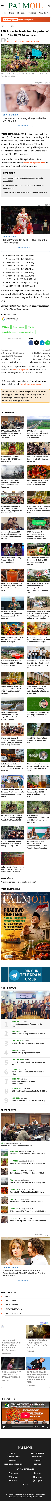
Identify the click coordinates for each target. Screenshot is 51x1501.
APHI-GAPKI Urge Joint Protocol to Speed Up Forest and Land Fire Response (10, 483)
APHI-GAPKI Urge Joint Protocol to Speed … (28, 1182)
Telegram (39, 1481)
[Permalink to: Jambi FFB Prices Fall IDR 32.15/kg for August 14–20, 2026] (38, 729)
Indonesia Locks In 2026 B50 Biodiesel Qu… (30, 1100)
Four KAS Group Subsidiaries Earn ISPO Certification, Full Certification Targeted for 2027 (38, 664)
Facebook (14, 1473)
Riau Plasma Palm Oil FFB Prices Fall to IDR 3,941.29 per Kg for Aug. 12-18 (11, 843)
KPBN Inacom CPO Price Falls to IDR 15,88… (28, 1211)
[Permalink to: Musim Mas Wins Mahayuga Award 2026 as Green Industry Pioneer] (12, 549)
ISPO (3, 1143)
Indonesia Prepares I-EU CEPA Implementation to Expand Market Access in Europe (11, 535)
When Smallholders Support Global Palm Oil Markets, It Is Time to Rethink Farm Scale (38, 767)
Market (15, 1050)
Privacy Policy (37, 1457)
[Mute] (43, 1427)
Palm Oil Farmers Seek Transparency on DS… (28, 1063)
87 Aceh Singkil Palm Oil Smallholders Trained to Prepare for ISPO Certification (11, 434)
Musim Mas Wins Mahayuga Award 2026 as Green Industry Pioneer (11, 560)
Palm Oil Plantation (9, 332)
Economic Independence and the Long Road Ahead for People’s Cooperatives (38, 714)
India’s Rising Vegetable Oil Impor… (27, 1053)
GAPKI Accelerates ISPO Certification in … (27, 1201)
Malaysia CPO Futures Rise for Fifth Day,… (27, 1192)
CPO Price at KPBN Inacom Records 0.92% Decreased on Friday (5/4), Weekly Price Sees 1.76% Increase (12, 356)
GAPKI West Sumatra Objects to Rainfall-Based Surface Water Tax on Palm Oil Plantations (38, 434)
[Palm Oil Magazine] (25, 6)
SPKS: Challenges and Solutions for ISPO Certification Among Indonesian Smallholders (39, 356)
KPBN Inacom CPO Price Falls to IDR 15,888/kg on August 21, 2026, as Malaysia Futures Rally (38, 509)
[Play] (4, 1427)
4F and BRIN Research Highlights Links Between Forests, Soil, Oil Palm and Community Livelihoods (11, 741)
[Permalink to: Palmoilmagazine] (3, 40)
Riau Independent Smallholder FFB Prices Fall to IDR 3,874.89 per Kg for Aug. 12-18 (38, 818)
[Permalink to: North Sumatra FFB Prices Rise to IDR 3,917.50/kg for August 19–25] (38, 448)
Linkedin (39, 1477)
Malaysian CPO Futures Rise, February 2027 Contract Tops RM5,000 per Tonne (12, 639)
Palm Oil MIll (17, 1088)
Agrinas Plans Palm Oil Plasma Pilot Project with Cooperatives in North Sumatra (11, 614)
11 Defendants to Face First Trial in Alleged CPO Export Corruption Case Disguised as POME (12, 767)
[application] (25, 1415)
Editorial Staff (13, 1457)
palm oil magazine (12, 1305)
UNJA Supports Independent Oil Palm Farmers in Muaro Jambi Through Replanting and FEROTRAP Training (38, 614)
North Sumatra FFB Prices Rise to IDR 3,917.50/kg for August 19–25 (37, 459)
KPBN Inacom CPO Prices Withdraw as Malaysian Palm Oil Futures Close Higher (38, 639)
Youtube (14, 1481)
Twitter (39, 1473)
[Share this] (30, 342)
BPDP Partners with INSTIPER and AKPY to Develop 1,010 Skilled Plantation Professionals (37, 535)
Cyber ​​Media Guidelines (13, 1464)
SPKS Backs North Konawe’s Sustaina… (28, 1043)
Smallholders (18, 1041)
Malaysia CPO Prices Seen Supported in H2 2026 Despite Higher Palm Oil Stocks (37, 793)
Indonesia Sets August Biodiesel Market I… (30, 1034)
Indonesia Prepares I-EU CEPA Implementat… (29, 1221)
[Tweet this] (36, 342)
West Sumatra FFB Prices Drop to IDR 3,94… (28, 1163)
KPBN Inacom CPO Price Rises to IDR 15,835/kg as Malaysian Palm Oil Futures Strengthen (38, 689)
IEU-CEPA (13, 1218)
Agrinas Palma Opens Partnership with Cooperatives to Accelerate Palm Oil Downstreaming (38, 844)
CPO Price (16, 1069)
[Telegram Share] (42, 342)
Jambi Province (18, 327)
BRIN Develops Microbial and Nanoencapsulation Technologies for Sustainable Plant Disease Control (38, 587)
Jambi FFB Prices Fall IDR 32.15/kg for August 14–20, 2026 (25, 192)
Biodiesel (16, 1031)
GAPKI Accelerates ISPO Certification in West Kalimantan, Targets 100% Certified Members (11, 509)
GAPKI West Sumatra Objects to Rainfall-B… (28, 1154)
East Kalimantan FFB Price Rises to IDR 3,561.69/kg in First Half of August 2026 (11, 817)
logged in (15, 882)
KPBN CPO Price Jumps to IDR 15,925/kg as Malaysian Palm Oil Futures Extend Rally (11, 586)
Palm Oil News (10, 1300)
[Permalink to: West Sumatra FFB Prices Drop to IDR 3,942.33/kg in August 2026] (12, 448)
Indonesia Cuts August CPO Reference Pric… (28, 1073)
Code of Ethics (37, 1453)
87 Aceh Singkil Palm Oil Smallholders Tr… (18, 1145)
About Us (37, 1460)
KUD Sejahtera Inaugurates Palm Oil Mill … (29, 1091)
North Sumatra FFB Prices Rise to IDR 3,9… (28, 1173)
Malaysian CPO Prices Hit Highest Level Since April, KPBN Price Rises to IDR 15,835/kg (11, 689)
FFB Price (5, 327)
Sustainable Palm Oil (26, 332)
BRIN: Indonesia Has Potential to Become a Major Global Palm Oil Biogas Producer (10, 715)
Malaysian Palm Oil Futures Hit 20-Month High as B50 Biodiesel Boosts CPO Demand (38, 561)
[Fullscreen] (47, 1427)
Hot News (16, 1021)
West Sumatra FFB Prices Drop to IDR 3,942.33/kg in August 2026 (11, 459)
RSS (27, 1484)
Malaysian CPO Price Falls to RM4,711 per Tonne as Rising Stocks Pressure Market (12, 869)
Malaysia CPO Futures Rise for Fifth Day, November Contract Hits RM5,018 (37, 482)
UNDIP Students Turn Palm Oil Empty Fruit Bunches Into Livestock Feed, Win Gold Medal (12, 793)
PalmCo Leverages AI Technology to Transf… (27, 1025)
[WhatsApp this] (47, 342)
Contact (37, 1464)
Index (13, 1453)
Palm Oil (31, 327)
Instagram (14, 1477)
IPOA (11, 1180)
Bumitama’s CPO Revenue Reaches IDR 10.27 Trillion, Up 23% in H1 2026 (11, 663)
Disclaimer (13, 1460)
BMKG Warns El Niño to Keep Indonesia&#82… (23, 1082)
